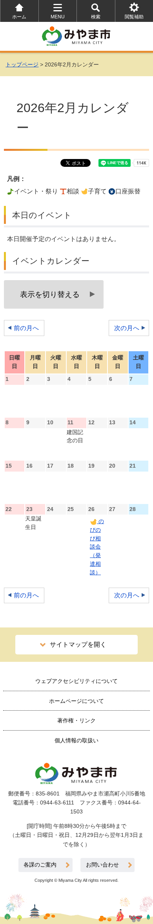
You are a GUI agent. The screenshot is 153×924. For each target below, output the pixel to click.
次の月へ (126, 328)
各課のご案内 (40, 865)
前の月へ (26, 328)
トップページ (21, 64)
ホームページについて (76, 701)
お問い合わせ (102, 865)
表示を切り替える (50, 294)
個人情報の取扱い (76, 740)
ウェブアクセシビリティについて (76, 681)
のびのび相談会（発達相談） (97, 546)
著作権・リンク (76, 720)
